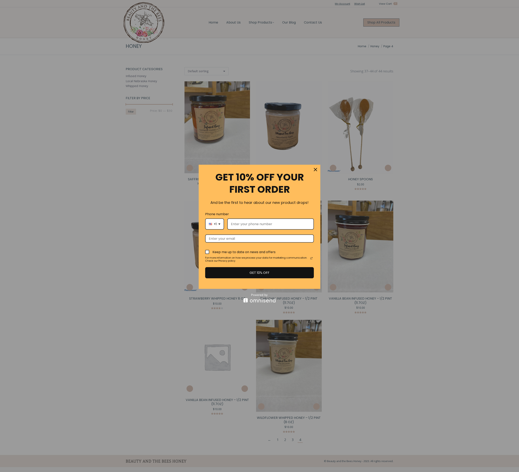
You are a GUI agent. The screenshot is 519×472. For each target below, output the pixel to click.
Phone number (217, 214)
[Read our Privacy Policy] (311, 258)
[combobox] (214, 224)
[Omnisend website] (259, 298)
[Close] (315, 169)
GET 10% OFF (259, 272)
